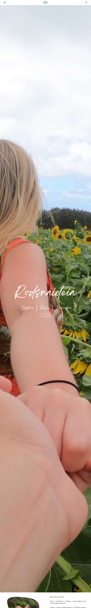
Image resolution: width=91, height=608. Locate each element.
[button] (45, 315)
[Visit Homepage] (45, 2)
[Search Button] (86, 2)
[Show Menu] (4, 2)
